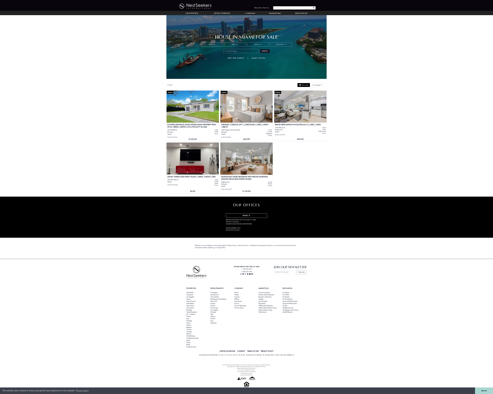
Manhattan (190, 293)
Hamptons (189, 295)
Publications (263, 312)
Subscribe (301, 272)
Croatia (188, 330)
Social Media (263, 301)
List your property (264, 293)
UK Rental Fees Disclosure (246, 375)
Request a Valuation (265, 297)
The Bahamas (190, 336)
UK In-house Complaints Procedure (246, 370)
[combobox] (292, 8)
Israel (188, 340)
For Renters (286, 297)
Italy (187, 319)
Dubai (188, 342)
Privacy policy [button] (82, 391)
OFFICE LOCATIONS (227, 351)
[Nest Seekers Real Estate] (193, 6)
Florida (212, 306)
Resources (301, 13)
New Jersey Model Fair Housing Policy (246, 371)
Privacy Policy (239, 308)
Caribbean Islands (192, 338)
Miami (188, 299)
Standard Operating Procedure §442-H (246, 368)
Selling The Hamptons (266, 306)
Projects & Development (266, 295)
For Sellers (286, 295)
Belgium (189, 327)
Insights (261, 299)
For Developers (287, 299)
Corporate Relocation (290, 303)
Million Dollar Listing (265, 310)
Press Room (238, 301)
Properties (192, 13)
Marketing (275, 13)
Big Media (262, 303)
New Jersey (190, 306)
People (236, 295)
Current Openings (240, 306)
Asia (211, 321)
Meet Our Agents (236, 58)
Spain (188, 323)
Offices (236, 299)
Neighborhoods (288, 308)
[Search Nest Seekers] (314, 8)
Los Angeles (190, 297)
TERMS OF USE (253, 351)
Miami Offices (258, 58)
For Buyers (286, 293)
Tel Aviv (213, 319)
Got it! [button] (484, 391)
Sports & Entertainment (290, 301)
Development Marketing (218, 299)
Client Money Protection (246, 373)
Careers (237, 297)
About (236, 293)
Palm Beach (190, 303)
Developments (222, 13)
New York (213, 301)
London (212, 303)
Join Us (236, 303)
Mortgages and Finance (290, 310)
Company (250, 13)
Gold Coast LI (191, 301)
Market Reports (288, 312)
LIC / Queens (190, 314)
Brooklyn (189, 310)
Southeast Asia (191, 347)
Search (265, 51)
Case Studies (214, 297)
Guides (285, 306)
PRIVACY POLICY (267, 351)
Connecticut (190, 308)
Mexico (188, 334)
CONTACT (241, 351)
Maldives (213, 323)
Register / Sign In (262, 7)
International (214, 295)
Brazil (188, 345)
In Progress (214, 293)
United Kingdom (191, 312)
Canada (189, 332)
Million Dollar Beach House (268, 308)
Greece (188, 325)
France (188, 316)
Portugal (189, 321)
